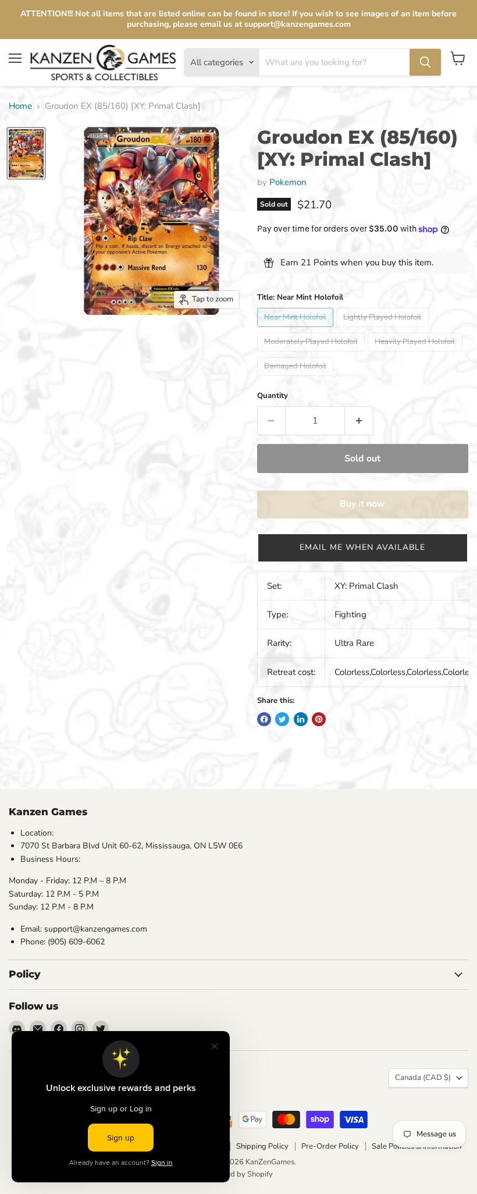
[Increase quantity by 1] (359, 420)
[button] (362, 547)
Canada (423, 1077)
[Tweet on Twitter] (282, 719)
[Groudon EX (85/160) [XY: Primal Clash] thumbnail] (26, 153)
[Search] (425, 62)
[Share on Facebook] (264, 719)
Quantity (272, 396)
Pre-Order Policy (330, 1146)
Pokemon (288, 182)
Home (20, 106)
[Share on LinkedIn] (301, 719)
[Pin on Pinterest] (319, 719)
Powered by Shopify (238, 1174)
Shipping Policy (262, 1146)
